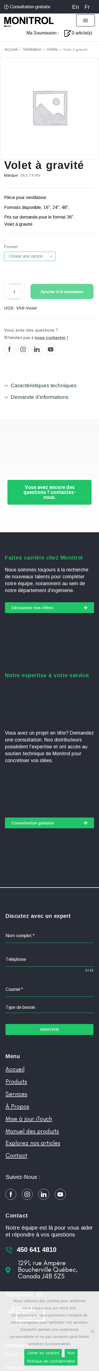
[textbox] (50, 1007)
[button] (85, 20)
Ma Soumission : (42, 33)
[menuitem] (75, 6)
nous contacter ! (51, 337)
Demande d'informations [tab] (39, 397)
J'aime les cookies (43, 1353)
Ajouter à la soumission (62, 291)
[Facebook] (9, 349)
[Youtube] (50, 349)
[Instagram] (23, 349)
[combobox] (50, 1007)
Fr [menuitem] (87, 7)
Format (11, 246)
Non (71, 1353)
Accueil (11, 49)
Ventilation (32, 49)
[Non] (92, 1331)
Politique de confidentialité (51, 1361)
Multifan (30, 175)
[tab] (49, 388)
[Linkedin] (36, 349)
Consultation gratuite (30, 6)
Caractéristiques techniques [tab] (44, 385)
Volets (52, 49)
